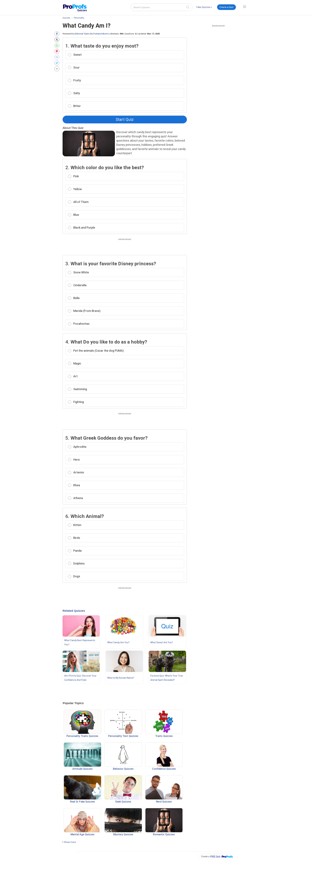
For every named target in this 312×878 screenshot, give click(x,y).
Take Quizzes (203, 7)
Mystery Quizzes (123, 834)
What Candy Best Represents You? (79, 642)
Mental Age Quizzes (82, 834)
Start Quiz (125, 119)
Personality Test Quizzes (123, 736)
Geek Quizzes (123, 801)
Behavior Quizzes (123, 768)
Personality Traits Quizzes (82, 736)
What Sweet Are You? (161, 642)
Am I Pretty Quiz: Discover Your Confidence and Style (80, 677)
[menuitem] (204, 7)
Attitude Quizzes (82, 768)
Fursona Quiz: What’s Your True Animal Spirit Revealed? (166, 677)
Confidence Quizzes (164, 768)
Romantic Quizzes (164, 834)
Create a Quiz (226, 7)
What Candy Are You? (118, 642)
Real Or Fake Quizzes (82, 801)
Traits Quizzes (164, 736)
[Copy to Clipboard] (57, 63)
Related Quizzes (74, 610)
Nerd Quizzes (164, 801)
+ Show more (69, 842)
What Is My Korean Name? (120, 678)
